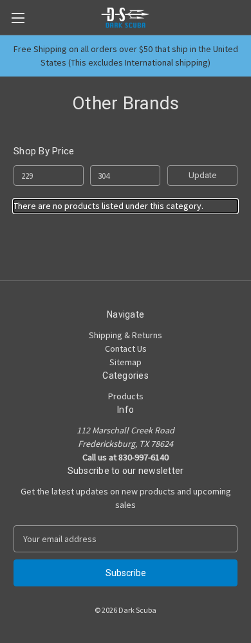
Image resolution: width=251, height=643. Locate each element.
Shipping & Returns (125, 335)
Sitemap (125, 362)
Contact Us (126, 348)
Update (202, 175)
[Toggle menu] (17, 17)
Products (126, 396)
